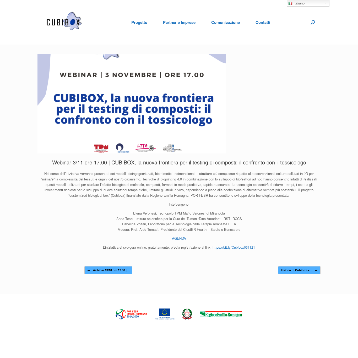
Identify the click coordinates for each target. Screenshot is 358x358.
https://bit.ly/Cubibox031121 (234, 247)
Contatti (263, 22)
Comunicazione (225, 22)
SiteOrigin (175, 321)
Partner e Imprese (179, 22)
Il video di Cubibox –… (299, 270)
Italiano (298, 3)
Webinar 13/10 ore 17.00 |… (108, 270)
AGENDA (179, 238)
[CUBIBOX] (65, 22)
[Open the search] (313, 22)
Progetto (139, 22)
